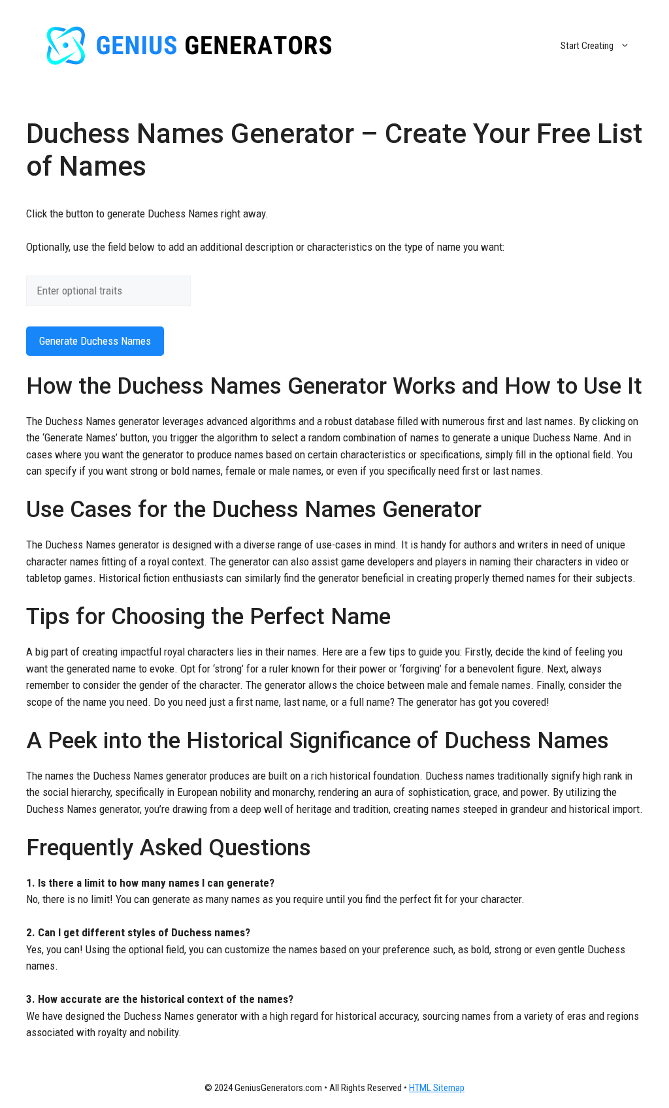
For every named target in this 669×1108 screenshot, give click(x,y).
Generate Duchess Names (95, 340)
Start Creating (587, 46)
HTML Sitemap (437, 1088)
